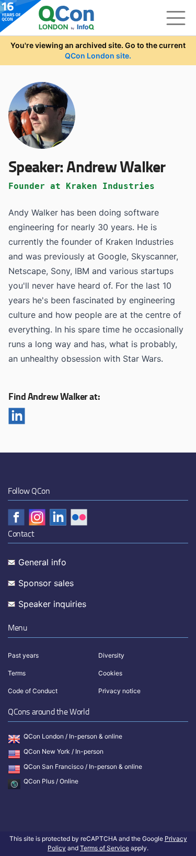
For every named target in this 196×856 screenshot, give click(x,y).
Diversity (111, 655)
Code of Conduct (32, 691)
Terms (17, 673)
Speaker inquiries (52, 604)
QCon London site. (98, 55)
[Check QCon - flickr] (79, 517)
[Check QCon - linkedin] (58, 517)
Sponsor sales (46, 583)
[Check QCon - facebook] (16, 517)
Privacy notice (119, 691)
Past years (23, 655)
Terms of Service (104, 848)
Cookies (110, 673)
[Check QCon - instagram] (37, 517)
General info (42, 562)
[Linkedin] (16, 416)
